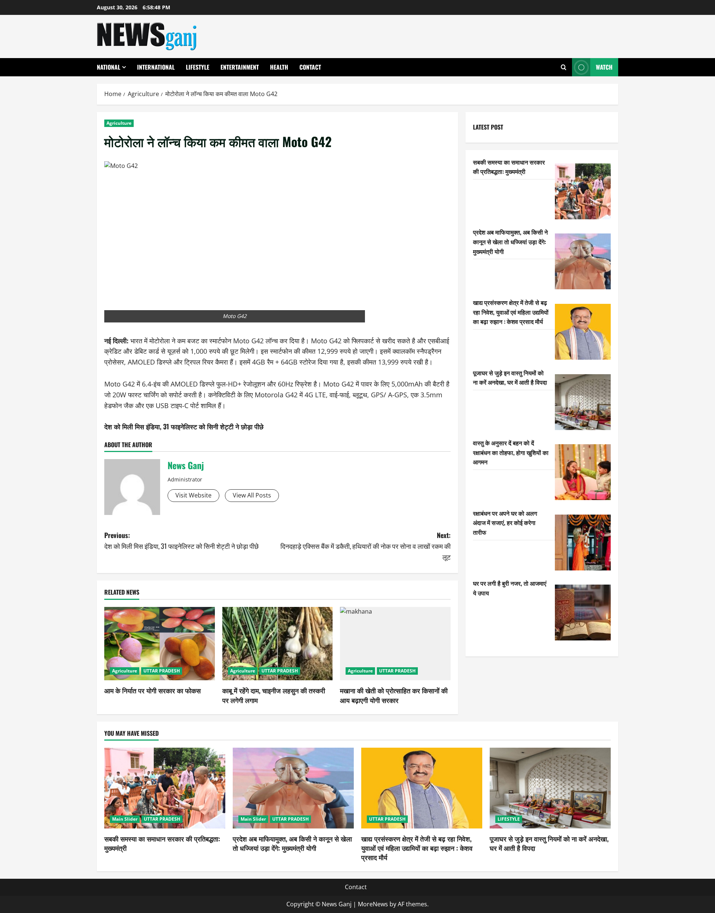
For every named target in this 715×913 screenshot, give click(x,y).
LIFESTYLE (197, 67)
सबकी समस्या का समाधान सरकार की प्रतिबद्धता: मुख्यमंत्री (509, 167)
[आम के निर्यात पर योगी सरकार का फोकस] (159, 644)
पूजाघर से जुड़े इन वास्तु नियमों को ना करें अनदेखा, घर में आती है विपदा (510, 377)
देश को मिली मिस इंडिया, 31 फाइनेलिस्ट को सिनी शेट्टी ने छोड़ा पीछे (184, 426)
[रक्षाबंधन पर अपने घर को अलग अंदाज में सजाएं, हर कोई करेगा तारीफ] (583, 542)
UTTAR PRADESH (161, 671)
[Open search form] (563, 67)
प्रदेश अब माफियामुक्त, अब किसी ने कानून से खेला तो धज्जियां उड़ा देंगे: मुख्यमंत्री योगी (510, 241)
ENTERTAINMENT (239, 67)
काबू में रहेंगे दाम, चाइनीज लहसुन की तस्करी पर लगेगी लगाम (273, 694)
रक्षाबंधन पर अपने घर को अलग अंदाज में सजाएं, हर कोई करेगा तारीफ (505, 523)
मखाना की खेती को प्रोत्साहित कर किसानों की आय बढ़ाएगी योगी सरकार (394, 694)
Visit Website (193, 495)
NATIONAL (108, 67)
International (156, 67)
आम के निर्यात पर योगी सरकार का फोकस (152, 690)
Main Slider (124, 819)
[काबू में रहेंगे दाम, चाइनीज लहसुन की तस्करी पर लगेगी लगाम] (277, 644)
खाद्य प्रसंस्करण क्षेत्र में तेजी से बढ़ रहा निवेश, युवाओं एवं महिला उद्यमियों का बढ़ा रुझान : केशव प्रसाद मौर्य (511, 312)
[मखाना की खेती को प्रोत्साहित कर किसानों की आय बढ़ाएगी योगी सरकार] (395, 644)
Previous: (181, 540)
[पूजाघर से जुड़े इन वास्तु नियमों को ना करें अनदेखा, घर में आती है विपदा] (583, 402)
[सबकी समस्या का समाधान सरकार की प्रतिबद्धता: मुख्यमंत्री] (583, 191)
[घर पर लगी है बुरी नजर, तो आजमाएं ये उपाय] (583, 612)
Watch (604, 67)
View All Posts (252, 495)
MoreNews (373, 904)
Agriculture (119, 123)
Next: (365, 546)
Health (279, 67)
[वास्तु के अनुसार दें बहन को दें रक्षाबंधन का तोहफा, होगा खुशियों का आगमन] (583, 472)
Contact (310, 67)
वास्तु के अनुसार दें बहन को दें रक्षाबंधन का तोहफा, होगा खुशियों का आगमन (511, 452)
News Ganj (186, 465)
